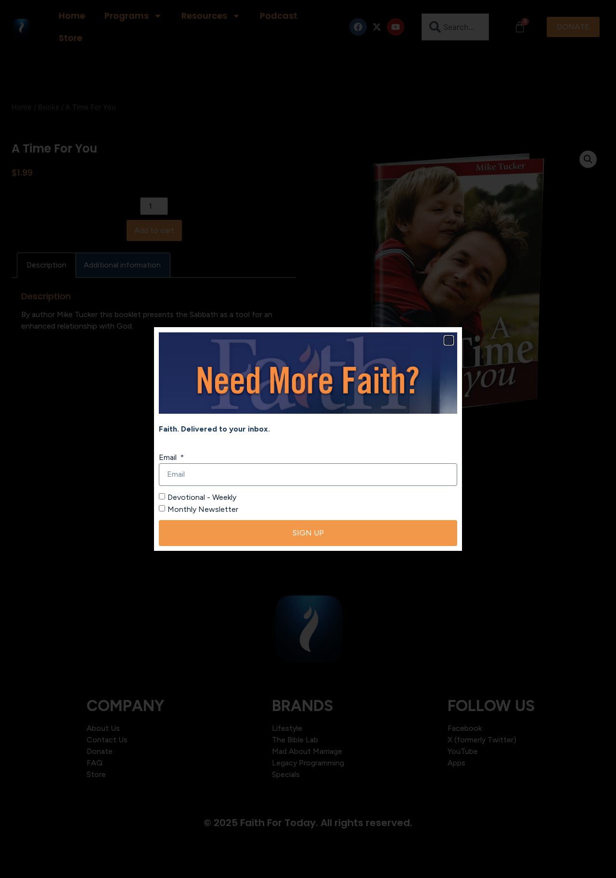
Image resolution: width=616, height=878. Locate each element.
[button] (448, 340)
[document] (308, 439)
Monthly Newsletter (202, 509)
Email (169, 457)
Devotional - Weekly (201, 496)
